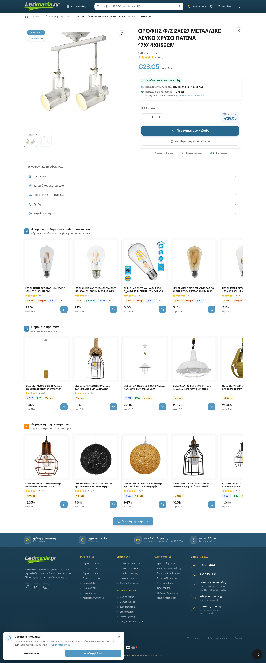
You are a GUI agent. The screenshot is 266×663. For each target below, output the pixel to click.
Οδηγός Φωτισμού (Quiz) (132, 621)
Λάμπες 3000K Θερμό (131, 563)
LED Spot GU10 (90, 568)
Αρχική (27, 16)
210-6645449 (185, 95)
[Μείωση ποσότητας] (145, 117)
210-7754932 (200, 95)
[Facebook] (27, 587)
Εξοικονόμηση (127, 611)
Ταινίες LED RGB (91, 578)
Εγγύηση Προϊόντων (167, 578)
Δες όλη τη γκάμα (133, 521)
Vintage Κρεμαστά (61, 16)
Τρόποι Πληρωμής (166, 563)
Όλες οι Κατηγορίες (130, 583)
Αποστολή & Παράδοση (169, 568)
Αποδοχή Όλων (93, 653)
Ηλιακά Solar (89, 583)
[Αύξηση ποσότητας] (159, 117)
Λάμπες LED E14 (91, 573)
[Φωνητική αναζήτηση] (179, 6)
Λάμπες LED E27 (91, 563)
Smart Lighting (127, 616)
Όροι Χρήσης (163, 588)
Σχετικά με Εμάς (165, 583)
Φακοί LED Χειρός (129, 573)
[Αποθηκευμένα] (211, 6)
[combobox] (138, 6)
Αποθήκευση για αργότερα (192, 141)
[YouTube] (45, 587)
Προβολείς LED (90, 588)
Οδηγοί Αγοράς (127, 601)
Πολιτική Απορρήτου (167, 593)
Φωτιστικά (41, 16)
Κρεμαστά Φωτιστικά (93, 597)
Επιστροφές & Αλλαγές (168, 573)
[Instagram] (36, 587)
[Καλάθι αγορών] (238, 6)
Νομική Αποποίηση (166, 597)
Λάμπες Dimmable (129, 568)
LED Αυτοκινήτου (128, 578)
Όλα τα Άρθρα (127, 597)
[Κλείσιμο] (118, 637)
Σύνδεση (227, 6)
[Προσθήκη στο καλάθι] (64, 309)
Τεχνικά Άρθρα (127, 606)
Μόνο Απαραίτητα (34, 653)
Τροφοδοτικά (89, 593)
